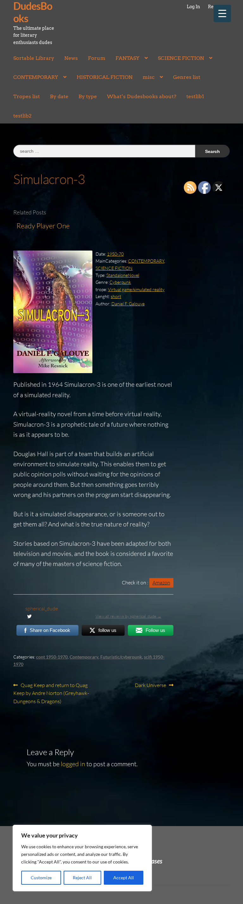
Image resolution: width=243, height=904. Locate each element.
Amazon (161, 582)
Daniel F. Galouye (128, 303)
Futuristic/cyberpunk (121, 656)
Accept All (123, 877)
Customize (41, 877)
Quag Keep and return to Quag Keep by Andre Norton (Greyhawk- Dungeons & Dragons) (51, 693)
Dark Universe (150, 686)
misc (149, 77)
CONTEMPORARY (35, 77)
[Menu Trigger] (222, 13)
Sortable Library (33, 58)
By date (59, 96)
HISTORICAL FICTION (105, 77)
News (71, 58)
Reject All (82, 877)
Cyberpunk (120, 282)
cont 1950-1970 (52, 656)
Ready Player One (43, 225)
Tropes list (26, 96)
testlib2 (22, 116)
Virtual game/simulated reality (136, 289)
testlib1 (195, 96)
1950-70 (115, 254)
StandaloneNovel (122, 275)
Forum (96, 58)
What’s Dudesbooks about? (141, 96)
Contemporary (84, 656)
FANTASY (127, 58)
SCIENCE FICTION (181, 58)
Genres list (186, 77)
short (116, 296)
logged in (73, 764)
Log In (193, 6)
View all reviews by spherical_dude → (128, 616)
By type (87, 96)
